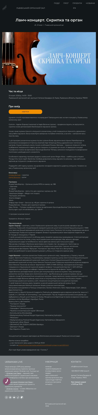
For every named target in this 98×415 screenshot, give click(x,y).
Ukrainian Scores (12, 389)
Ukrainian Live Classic (13, 373)
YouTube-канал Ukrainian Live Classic (19, 382)
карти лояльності (51, 375)
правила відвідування (53, 369)
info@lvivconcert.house (79, 366)
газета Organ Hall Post (53, 380)
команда (48, 366)
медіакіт (48, 373)
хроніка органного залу (54, 377)
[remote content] (25, 112)
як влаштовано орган (53, 371)
